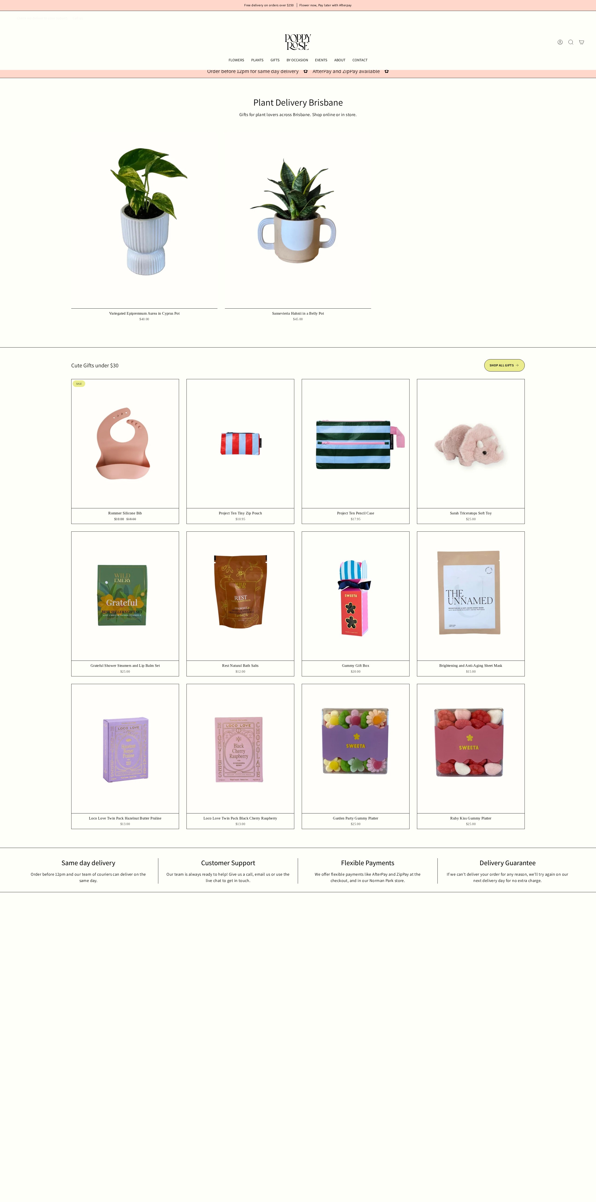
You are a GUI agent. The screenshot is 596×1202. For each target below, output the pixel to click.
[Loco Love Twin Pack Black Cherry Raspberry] (240, 748)
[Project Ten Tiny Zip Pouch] (240, 443)
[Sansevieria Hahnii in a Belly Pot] (298, 220)
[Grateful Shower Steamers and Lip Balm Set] (125, 596)
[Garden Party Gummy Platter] (355, 748)
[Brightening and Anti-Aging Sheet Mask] (471, 596)
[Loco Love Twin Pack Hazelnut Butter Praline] (125, 748)
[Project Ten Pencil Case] (355, 443)
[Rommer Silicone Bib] (125, 443)
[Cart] (581, 42)
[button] (236, 60)
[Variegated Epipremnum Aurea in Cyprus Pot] (144, 220)
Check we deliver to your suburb (42, 18)
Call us (78, 18)
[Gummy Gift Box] (355, 596)
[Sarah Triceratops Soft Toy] (471, 443)
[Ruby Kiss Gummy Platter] (471, 748)
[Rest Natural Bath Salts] (240, 596)
